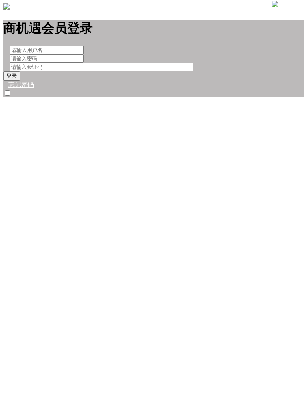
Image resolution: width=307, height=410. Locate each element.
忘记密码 (21, 84)
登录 (11, 76)
